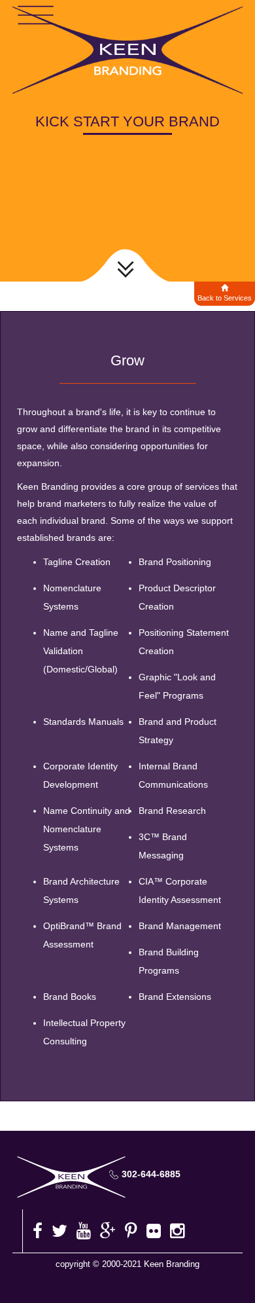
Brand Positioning (175, 562)
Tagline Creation (76, 562)
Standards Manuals (83, 721)
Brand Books (69, 996)
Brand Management (180, 926)
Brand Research (172, 810)
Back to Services (224, 298)
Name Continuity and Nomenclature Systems (86, 829)
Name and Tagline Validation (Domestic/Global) (80, 650)
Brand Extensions (175, 996)
